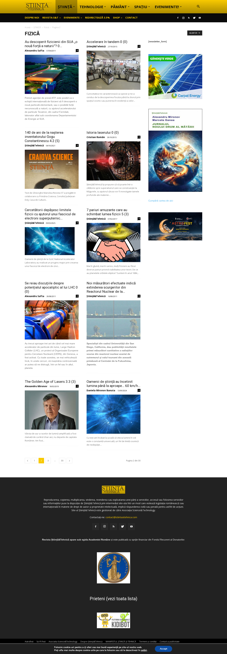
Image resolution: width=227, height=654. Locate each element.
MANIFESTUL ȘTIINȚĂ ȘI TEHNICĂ (121, 641)
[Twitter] (194, 17)
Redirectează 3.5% (97, 17)
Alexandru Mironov (36, 386)
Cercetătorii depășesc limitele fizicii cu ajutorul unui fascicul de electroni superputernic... (50, 214)
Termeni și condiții (148, 641)
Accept (163, 648)
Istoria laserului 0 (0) (103, 133)
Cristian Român (96, 137)
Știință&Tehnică (96, 46)
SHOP (116, 17)
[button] (198, 6)
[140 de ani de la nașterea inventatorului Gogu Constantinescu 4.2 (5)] (52, 169)
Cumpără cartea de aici (160, 200)
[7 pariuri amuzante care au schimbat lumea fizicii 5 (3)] (113, 242)
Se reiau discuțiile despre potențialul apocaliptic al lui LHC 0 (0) (51, 287)
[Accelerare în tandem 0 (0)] (113, 70)
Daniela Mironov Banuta (101, 390)
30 (62, 460)
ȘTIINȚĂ (65, 6)
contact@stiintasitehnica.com (121, 517)
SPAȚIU (140, 6)
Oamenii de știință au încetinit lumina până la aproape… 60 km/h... (113, 384)
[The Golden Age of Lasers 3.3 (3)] (52, 410)
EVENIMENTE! (167, 6)
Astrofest (29, 641)
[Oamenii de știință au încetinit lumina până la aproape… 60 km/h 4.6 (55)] (113, 414)
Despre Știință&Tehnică (91, 641)
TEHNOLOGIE (91, 6)
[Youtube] (199, 17)
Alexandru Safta (34, 50)
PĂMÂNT (119, 6)
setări (144, 650)
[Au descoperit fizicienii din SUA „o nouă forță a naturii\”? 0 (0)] (52, 74)
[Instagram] (183, 17)
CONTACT (131, 17)
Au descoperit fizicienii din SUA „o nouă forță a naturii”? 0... (51, 44)
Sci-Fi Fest (41, 641)
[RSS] (188, 17)
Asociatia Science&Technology (63, 641)
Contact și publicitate (169, 641)
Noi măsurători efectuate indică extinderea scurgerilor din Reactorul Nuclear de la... (111, 287)
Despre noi (32, 17)
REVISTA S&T (50, 17)
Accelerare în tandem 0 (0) (107, 42)
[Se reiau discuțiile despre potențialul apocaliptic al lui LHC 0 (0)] (52, 319)
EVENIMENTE (72, 17)
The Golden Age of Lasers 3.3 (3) (50, 382)
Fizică (46, 27)
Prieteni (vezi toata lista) (113, 598)
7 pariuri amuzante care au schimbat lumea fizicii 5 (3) (108, 212)
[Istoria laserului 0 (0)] (113, 160)
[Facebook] (177, 17)
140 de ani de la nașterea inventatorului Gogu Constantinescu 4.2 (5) (44, 137)
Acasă (27, 27)
